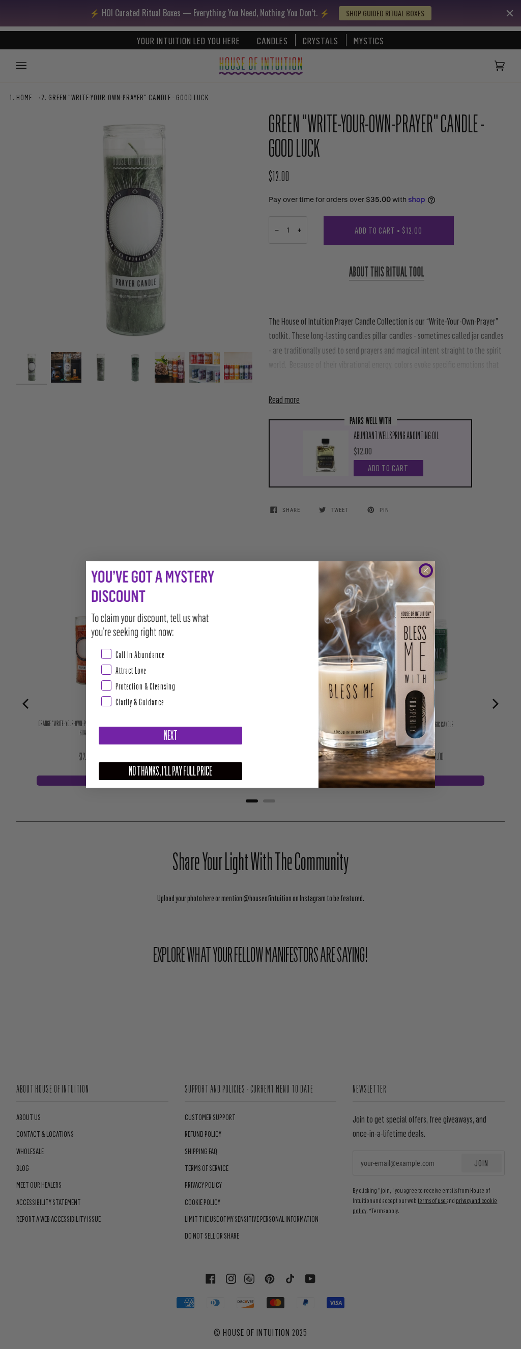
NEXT (171, 735)
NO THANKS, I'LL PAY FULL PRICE (170, 771)
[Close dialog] (426, 570)
